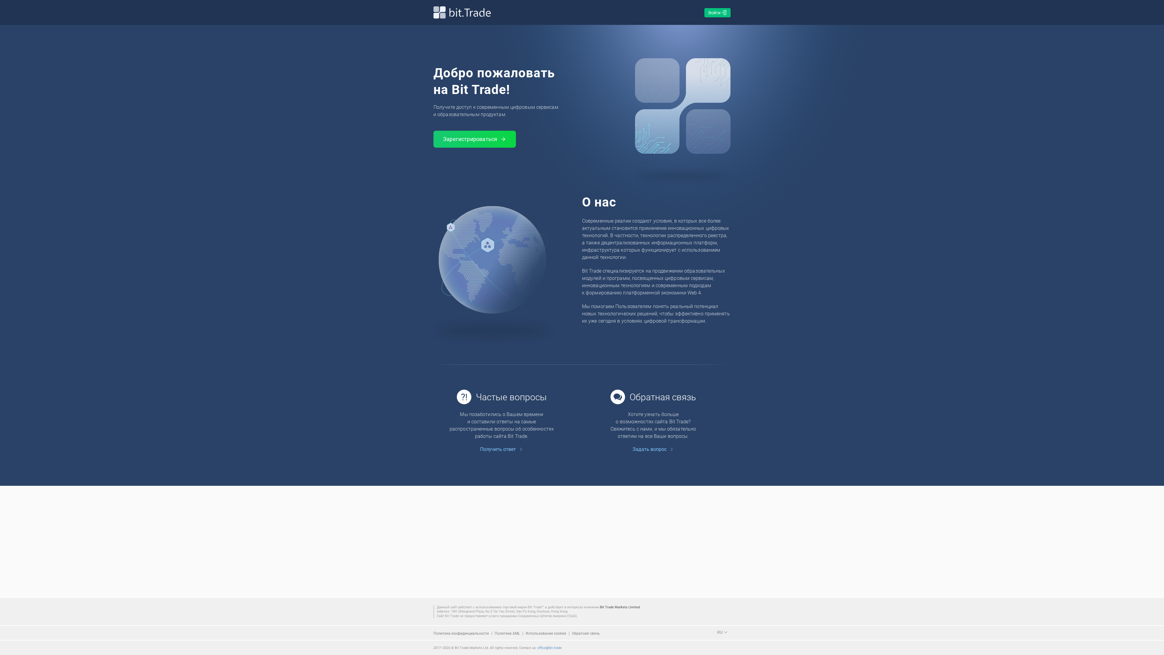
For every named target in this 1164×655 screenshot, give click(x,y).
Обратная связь (586, 633)
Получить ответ (498, 449)
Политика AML (507, 633)
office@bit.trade (549, 647)
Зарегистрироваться (470, 139)
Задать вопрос (650, 449)
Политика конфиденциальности (461, 633)
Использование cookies (546, 633)
